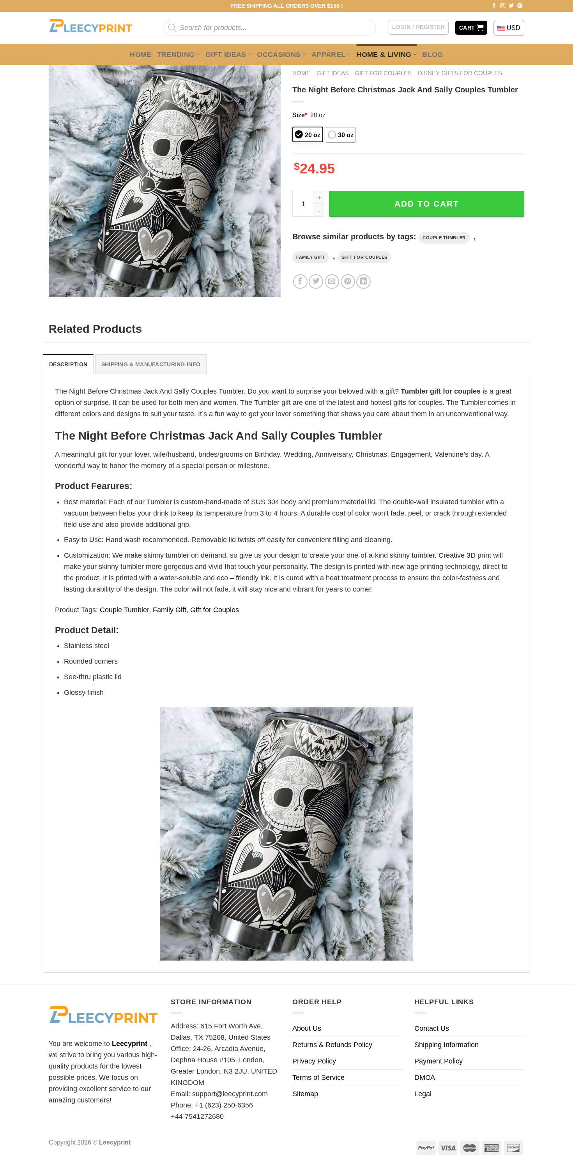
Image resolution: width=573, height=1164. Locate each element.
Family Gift (310, 257)
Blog (432, 54)
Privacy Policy (314, 1061)
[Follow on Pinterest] (520, 6)
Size (299, 114)
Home (140, 54)
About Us (306, 1028)
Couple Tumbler (444, 237)
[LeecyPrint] (94, 28)
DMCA (424, 1077)
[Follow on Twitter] (511, 6)
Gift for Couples (383, 73)
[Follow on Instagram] (503, 6)
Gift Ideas (225, 54)
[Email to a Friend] (332, 281)
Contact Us (431, 1028)
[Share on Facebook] (300, 281)
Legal (423, 1094)
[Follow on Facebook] (494, 6)
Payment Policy (438, 1061)
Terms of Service (318, 1077)
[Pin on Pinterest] (348, 281)
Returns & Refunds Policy (332, 1045)
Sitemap (305, 1094)
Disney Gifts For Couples (460, 73)
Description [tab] (68, 364)
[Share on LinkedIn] (363, 281)
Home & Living (384, 54)
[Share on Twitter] (316, 281)
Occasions (279, 54)
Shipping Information (446, 1045)
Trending (176, 54)
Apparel (328, 54)
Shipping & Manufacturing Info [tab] (150, 364)
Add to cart (426, 203)
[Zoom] (60, 286)
